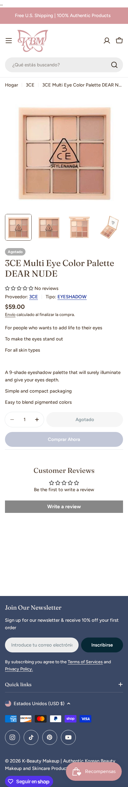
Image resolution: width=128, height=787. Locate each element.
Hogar (11, 85)
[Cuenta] (107, 40)
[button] (19, 288)
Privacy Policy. (19, 669)
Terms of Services (85, 662)
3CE (30, 85)
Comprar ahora (64, 439)
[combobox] (64, 64)
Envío (10, 314)
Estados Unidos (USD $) (39, 703)
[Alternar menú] (8, 40)
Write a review (64, 506)
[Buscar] (114, 65)
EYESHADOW (72, 297)
